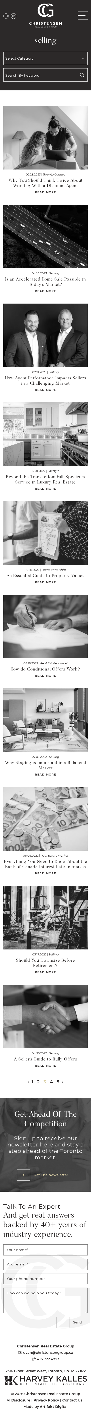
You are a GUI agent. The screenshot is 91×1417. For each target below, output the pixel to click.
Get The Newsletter (51, 1175)
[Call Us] (13, 16)
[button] (81, 15)
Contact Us (72, 1400)
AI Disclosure (18, 1400)
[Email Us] (6, 16)
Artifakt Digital (54, 1406)
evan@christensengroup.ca (48, 1352)
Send (77, 1322)
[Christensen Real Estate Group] (45, 15)
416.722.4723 (48, 1359)
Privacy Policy (46, 1400)
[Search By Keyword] (82, 75)
